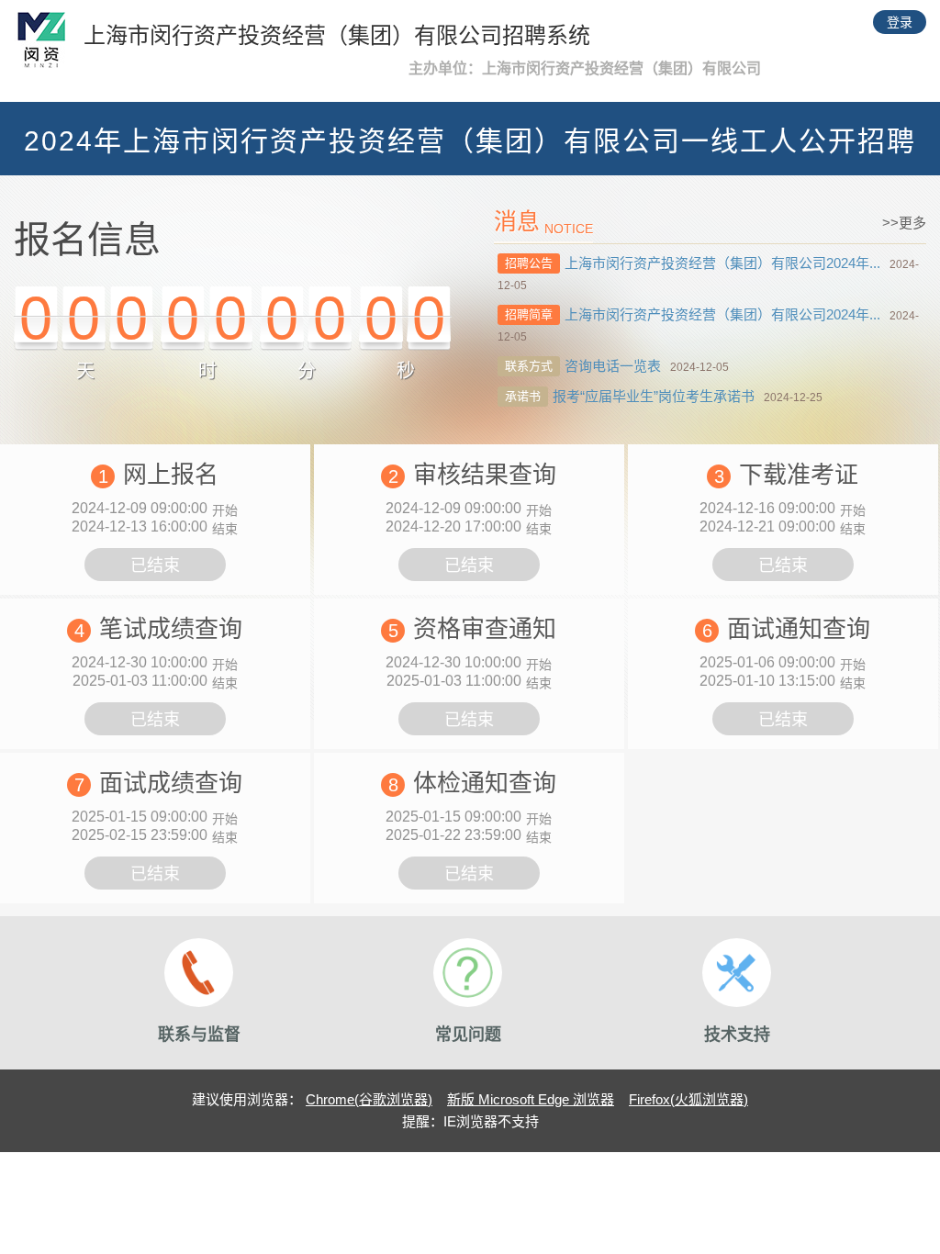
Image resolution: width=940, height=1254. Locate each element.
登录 (899, 22)
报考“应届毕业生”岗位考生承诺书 (654, 396)
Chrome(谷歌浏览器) (369, 1099)
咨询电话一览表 (613, 366)
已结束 (155, 565)
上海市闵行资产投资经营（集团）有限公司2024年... (722, 263)
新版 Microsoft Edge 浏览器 (530, 1099)
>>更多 (904, 222)
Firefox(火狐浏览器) (688, 1099)
